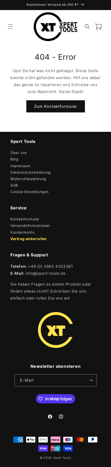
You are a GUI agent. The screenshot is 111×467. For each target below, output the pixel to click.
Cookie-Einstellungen (29, 191)
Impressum (20, 166)
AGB (14, 185)
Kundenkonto (22, 232)
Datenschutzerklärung (30, 172)
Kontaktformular (24, 219)
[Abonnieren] (91, 380)
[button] (10, 26)
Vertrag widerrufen (28, 238)
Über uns (18, 152)
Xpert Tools (62, 458)
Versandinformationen (30, 225)
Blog (14, 159)
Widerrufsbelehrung (28, 179)
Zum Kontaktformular (55, 106)
